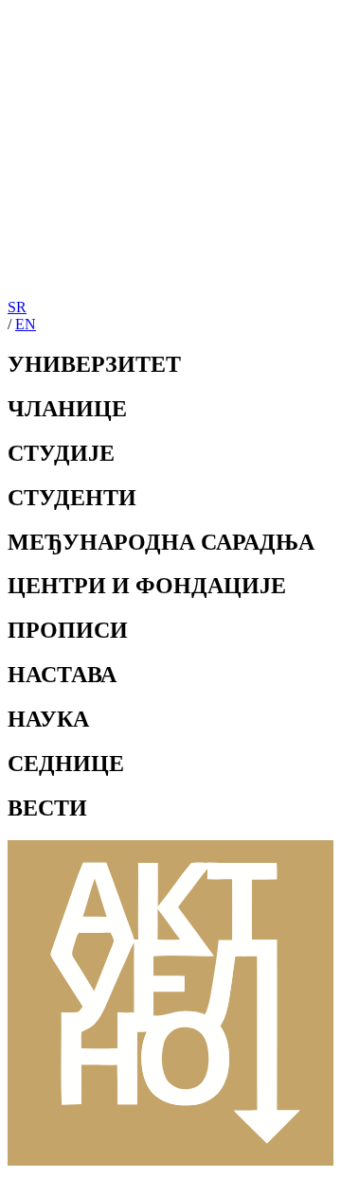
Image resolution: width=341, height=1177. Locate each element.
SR (17, 307)
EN (25, 324)
